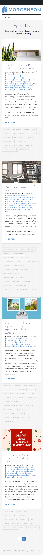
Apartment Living (20, 74)
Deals (32, 519)
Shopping (9, 209)
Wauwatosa (19, 90)
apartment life (8, 511)
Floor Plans (27, 78)
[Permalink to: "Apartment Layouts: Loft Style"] (21, 172)
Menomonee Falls (18, 82)
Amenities (9, 74)
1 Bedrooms (10, 196)
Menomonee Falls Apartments (13, 265)
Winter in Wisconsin (18, 527)
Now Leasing (30, 405)
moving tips (29, 145)
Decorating (30, 137)
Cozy (15, 137)
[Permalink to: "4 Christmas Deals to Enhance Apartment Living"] (21, 440)
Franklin (17, 80)
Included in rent (22, 393)
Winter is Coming (33, 527)
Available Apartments (10, 389)
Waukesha (9, 90)
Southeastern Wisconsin (11, 281)
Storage (9, 88)
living (8, 82)
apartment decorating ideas (12, 129)
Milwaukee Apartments (11, 269)
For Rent (9, 80)
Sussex (15, 88)
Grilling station (9, 393)
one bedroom (8, 273)
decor (21, 137)
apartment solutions (10, 133)
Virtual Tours (8, 285)
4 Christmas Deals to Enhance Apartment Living (18, 458)
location (6, 397)
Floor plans (24, 257)
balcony (35, 133)
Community (7, 137)
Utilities (24, 346)
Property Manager (9, 413)
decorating (10, 78)
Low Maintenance (22, 141)
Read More (10, 122)
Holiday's (6, 523)
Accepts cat (7, 386)
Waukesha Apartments (23, 285)
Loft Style (32, 204)
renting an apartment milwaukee (14, 277)
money (30, 471)
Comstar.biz (37, 551)
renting (12, 149)
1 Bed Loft (7, 246)
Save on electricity (24, 344)
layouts (33, 393)
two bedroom (26, 417)
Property (18, 86)
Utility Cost (33, 346)
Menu (8, 17)
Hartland (25, 80)
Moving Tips (10, 84)
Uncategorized (25, 88)
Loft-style (20, 261)
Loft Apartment (9, 261)
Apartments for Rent (10, 250)
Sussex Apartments (28, 281)
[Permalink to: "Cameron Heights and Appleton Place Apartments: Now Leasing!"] (21, 308)
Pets (35, 84)
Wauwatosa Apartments (11, 289)
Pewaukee (9, 86)
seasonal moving (24, 149)
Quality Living (28, 86)
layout (32, 80)
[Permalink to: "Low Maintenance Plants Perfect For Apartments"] (21, 50)
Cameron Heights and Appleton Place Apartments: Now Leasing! (18, 328)
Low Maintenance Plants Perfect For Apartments (20, 67)
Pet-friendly (28, 84)
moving (28, 82)
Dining (20, 200)
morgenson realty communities (13, 145)
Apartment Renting (13, 76)
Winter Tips (29, 90)
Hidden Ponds (10, 204)
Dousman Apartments (10, 257)
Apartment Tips (26, 76)
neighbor (19, 84)
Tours (22, 209)
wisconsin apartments (10, 153)
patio (5, 149)
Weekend (9, 477)
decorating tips (8, 141)
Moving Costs (10, 473)
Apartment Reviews (28, 198)
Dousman (18, 78)
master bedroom (32, 261)
